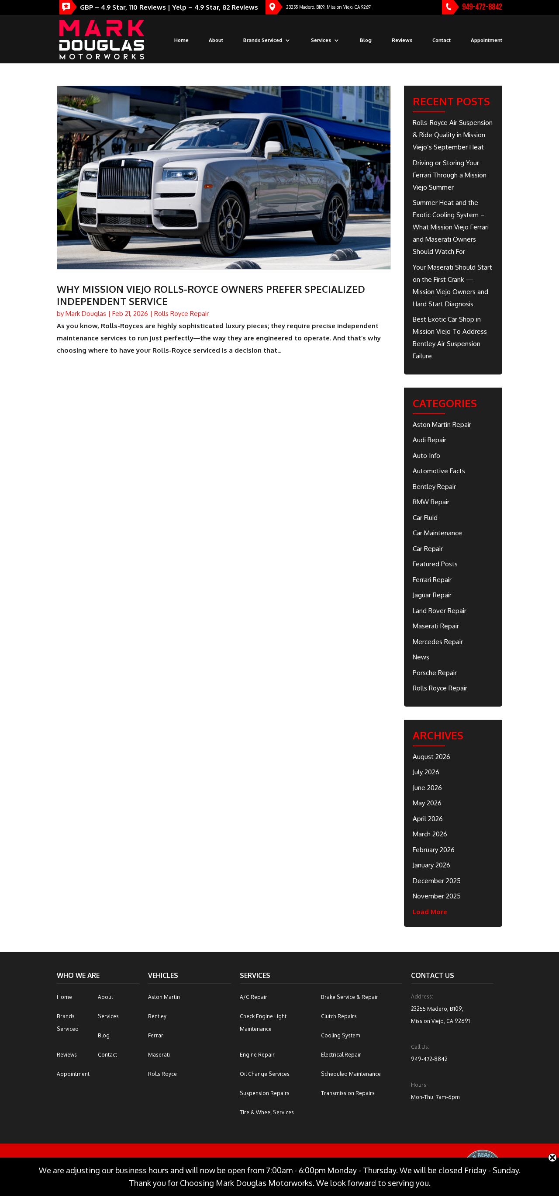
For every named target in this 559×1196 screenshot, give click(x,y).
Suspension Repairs (265, 1093)
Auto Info (426, 455)
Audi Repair (429, 440)
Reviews (402, 40)
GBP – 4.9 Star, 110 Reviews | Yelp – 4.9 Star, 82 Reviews (169, 7)
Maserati (159, 1054)
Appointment (486, 40)
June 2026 (427, 787)
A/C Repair (253, 997)
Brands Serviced (262, 40)
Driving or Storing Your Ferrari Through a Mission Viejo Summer (450, 175)
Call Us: (420, 1046)
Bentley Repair (434, 486)
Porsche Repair (435, 673)
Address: (422, 996)
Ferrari (156, 1035)
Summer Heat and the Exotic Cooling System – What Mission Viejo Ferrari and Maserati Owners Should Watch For (451, 227)
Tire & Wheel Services (267, 1112)
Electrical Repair (341, 1054)
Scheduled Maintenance (351, 1074)
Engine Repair (257, 1054)
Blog (366, 40)
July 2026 (426, 772)
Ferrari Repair (432, 579)
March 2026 (430, 834)
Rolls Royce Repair (181, 313)
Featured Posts (435, 564)
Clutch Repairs (339, 1016)
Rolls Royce (162, 1074)
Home (181, 40)
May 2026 (427, 803)
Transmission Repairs (348, 1093)
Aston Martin (164, 997)
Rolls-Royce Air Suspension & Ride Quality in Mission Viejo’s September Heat (453, 134)
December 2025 (437, 881)
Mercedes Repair (438, 642)
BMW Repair (431, 502)
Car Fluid (425, 517)
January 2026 (431, 865)
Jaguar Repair (432, 595)
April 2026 (428, 819)
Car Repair (428, 548)
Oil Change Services (265, 1074)
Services (321, 40)
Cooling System (340, 1035)
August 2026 (431, 756)
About (216, 40)
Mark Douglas (86, 313)
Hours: (419, 1085)
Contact (441, 40)
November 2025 (437, 896)
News (421, 657)
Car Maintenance (437, 533)
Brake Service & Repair (349, 997)
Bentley (157, 1016)
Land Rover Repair (439, 611)
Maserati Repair (436, 626)
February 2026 (434, 850)
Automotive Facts (439, 471)
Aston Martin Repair (442, 424)
